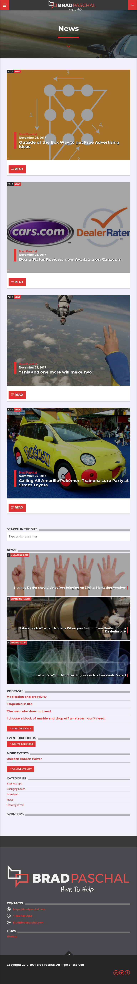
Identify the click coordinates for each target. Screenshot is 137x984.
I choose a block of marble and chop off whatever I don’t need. (56, 718)
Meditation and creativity (27, 697)
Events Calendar (22, 744)
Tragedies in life (19, 704)
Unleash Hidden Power (24, 759)
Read (18, 169)
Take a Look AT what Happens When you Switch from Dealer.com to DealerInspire (72, 630)
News (17, 71)
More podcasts (21, 728)
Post (10, 71)
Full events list (21, 769)
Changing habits (21, 598)
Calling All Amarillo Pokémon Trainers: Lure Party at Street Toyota (74, 482)
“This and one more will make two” (56, 372)
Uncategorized (20, 555)
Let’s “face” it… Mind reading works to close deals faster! (81, 675)
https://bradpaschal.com (29, 909)
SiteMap (12, 936)
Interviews (13, 794)
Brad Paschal (28, 134)
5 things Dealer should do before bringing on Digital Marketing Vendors (70, 587)
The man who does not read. (29, 711)
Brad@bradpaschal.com (28, 922)
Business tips (18, 642)
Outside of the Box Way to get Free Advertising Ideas (69, 144)
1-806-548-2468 (22, 916)
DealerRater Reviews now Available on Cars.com (70, 259)
